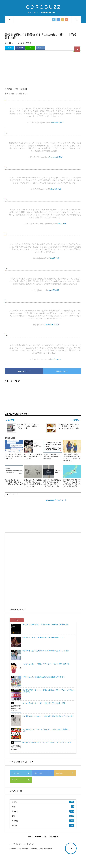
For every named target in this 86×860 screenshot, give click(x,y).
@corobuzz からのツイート (56, 500)
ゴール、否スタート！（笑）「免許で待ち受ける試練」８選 (43, 703)
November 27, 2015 (55, 157)
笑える (28, 43)
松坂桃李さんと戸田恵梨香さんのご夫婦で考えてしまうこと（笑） (46, 651)
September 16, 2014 (52, 324)
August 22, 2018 (53, 290)
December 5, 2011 (57, 122)
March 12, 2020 (55, 189)
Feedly (14, 780)
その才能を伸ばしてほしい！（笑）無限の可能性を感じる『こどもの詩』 (48, 716)
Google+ (59, 773)
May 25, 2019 (54, 258)
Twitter (9, 47)
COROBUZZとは (41, 837)
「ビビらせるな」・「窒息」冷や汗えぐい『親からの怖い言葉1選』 (46, 664)
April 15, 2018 (56, 359)
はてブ (40, 47)
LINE (30, 47)
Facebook (20, 47)
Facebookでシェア (24, 371)
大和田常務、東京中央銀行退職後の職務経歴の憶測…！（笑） (44, 638)
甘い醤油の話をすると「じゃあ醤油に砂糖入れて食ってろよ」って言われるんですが (48, 691)
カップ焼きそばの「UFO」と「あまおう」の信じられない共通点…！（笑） (46, 730)
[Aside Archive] (77, 49)
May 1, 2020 (62, 223)
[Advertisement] (43, 69)
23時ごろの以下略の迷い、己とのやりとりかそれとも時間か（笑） (45, 625)
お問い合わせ (53, 837)
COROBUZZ (43, 7)
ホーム (30, 837)
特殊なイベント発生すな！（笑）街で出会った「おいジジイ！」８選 (46, 742)
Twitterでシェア (62, 371)
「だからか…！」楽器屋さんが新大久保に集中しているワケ (43, 677)
